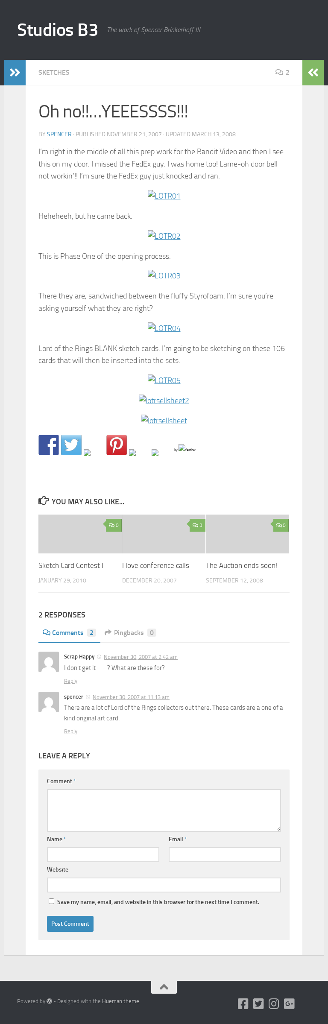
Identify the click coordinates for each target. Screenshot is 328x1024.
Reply (70, 681)
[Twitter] (259, 1004)
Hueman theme (120, 1001)
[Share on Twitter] (71, 445)
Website (57, 869)
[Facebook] (243, 1004)
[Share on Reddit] (94, 459)
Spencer (59, 134)
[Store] (305, 1004)
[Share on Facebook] (48, 445)
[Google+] (290, 1004)
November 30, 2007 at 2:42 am (141, 657)
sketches (54, 72)
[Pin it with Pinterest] (116, 445)
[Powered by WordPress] (49, 1001)
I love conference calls (155, 565)
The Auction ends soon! (241, 565)
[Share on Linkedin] (139, 459)
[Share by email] (162, 459)
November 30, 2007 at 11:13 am (131, 697)
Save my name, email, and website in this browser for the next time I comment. (158, 902)
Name (56, 839)
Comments (73, 633)
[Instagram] (274, 1004)
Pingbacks (134, 633)
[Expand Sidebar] (15, 72)
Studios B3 (57, 30)
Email (178, 839)
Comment (61, 781)
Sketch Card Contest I (70, 565)
